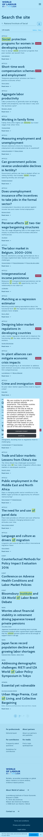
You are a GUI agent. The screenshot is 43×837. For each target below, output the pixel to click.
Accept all (21, 435)
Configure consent (21, 431)
